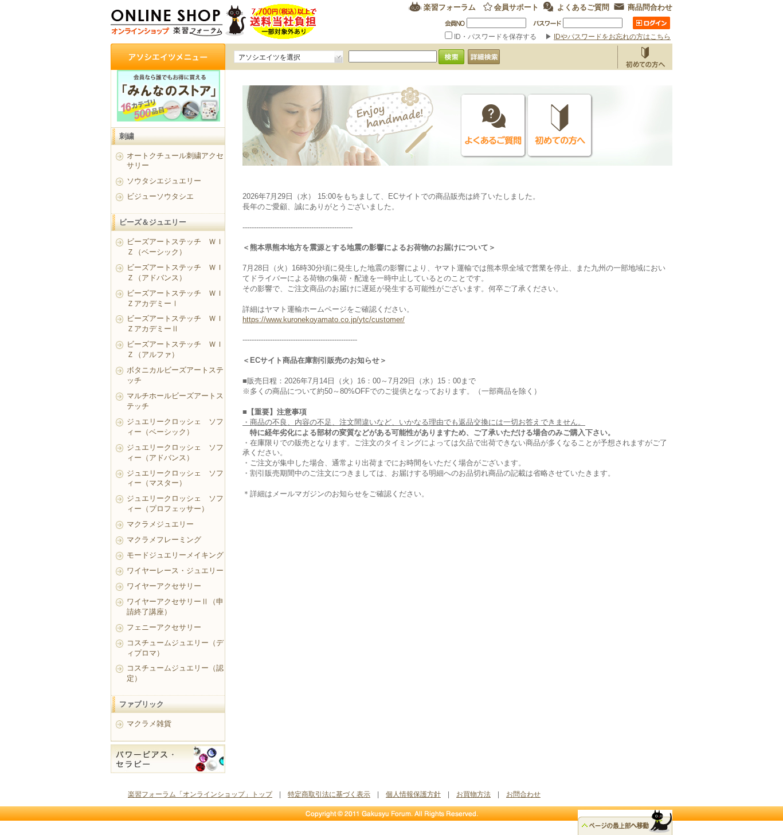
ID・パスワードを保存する (495, 37)
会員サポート (516, 6)
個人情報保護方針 (413, 794)
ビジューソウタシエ (160, 196)
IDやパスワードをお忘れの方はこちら (612, 37)
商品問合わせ (650, 6)
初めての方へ (560, 125)
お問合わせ (523, 794)
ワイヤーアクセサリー (164, 586)
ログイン (651, 23)
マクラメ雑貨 (149, 723)
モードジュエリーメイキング (175, 555)
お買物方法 (644, 57)
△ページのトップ (625, 822)
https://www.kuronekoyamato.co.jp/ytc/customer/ (323, 319)
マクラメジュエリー (160, 524)
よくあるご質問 (583, 6)
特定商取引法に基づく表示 (329, 794)
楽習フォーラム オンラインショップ (214, 21)
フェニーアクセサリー (164, 627)
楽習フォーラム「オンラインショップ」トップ (200, 794)
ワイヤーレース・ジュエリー (175, 570)
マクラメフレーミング (164, 539)
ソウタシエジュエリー (164, 181)
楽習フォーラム (450, 6)
